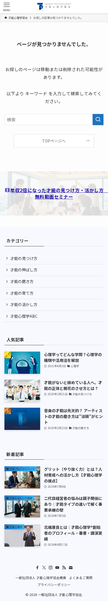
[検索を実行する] (98, 119)
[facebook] (37, 567)
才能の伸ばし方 (23, 269)
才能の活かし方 (23, 304)
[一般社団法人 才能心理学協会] (54, 6)
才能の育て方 (22, 293)
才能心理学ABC (23, 316)
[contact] (70, 567)
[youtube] (57, 567)
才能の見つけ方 (23, 258)
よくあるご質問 (80, 577)
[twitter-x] (44, 567)
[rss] (63, 567)
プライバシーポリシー (54, 584)
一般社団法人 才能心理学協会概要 (41, 577)
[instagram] (50, 567)
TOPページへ (54, 141)
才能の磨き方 (22, 281)
